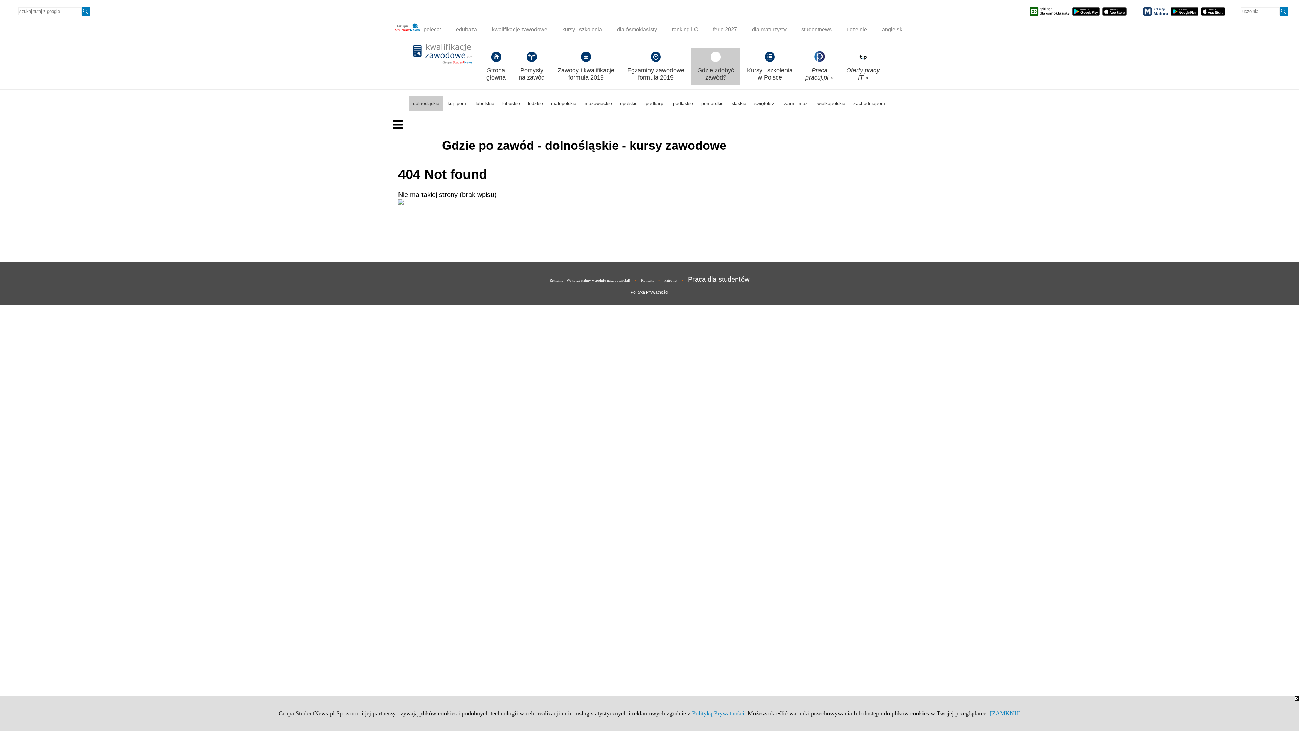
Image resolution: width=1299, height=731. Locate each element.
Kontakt (647, 280)
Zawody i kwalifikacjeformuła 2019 (585, 74)
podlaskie (683, 103)
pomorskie (712, 103)
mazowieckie (598, 103)
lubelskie (485, 103)
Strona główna (496, 74)
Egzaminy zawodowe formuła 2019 (655, 74)
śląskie (739, 103)
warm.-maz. (796, 103)
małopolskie (563, 103)
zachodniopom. (869, 103)
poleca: (431, 29)
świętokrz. (765, 103)
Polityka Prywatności (649, 292)
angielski (893, 29)
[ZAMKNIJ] (1005, 713)
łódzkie (535, 103)
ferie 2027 (725, 29)
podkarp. (655, 103)
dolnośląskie (426, 103)
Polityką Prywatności (718, 713)
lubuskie (511, 103)
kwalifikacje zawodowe (519, 29)
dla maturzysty (769, 29)
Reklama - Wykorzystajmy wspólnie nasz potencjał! (590, 280)
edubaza (466, 29)
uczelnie (857, 29)
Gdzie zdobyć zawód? (715, 74)
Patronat (670, 280)
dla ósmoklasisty (637, 29)
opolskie (629, 103)
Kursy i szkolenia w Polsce (770, 74)
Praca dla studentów (718, 279)
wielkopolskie (831, 103)
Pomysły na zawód (532, 74)
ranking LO (685, 29)
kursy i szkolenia (582, 29)
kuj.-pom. (458, 103)
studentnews (816, 29)
